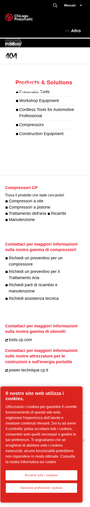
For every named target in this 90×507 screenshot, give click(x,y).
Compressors (31, 124)
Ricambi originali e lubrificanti (34, 57)
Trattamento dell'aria (27, 213)
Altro (76, 30)
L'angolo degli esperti (26, 70)
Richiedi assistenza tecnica (34, 298)
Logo (24, 19)
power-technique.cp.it (28, 370)
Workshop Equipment (39, 100)
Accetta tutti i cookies (41, 475)
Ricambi (58, 213)
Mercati (70, 5)
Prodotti (13, 44)
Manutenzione (22, 219)
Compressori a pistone (29, 207)
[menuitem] (17, 44)
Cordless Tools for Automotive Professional (46, 112)
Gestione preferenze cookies (41, 488)
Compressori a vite (26, 201)
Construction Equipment (41, 133)
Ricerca (55, 5)
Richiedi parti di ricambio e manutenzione (33, 288)
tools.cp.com (20, 339)
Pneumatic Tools (34, 91)
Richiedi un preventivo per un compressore (36, 261)
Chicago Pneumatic (24, 84)
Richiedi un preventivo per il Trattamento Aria (34, 274)
